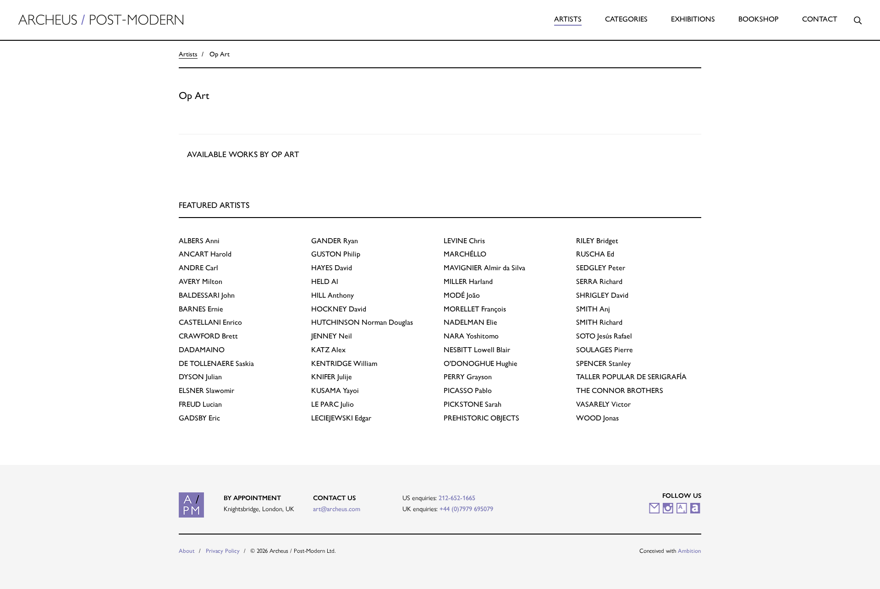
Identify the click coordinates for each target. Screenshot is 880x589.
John (207, 295)
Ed (595, 254)
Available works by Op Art (243, 154)
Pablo (468, 390)
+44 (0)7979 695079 (466, 509)
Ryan (334, 240)
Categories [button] (626, 19)
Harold (205, 254)
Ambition (689, 550)
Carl (198, 267)
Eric (199, 418)
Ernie (201, 309)
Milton (200, 281)
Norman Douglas (362, 322)
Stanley (603, 363)
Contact (819, 19)
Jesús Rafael (604, 336)
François (475, 309)
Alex (328, 349)
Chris (464, 240)
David (331, 267)
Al (324, 281)
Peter (600, 267)
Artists (568, 19)
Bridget (597, 240)
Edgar (341, 418)
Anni (199, 240)
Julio (332, 404)
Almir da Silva (484, 267)
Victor (603, 404)
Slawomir (206, 390)
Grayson (468, 376)
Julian (200, 376)
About (187, 550)
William (344, 363)
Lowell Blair (477, 349)
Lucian (200, 404)
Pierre (604, 349)
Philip (335, 254)
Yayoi (335, 390)
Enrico (210, 322)
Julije (331, 376)
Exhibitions (693, 19)
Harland (468, 281)
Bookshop (758, 19)
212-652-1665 (457, 498)
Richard (599, 281)
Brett (208, 336)
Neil (331, 336)
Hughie (480, 363)
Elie (470, 322)
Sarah (472, 404)
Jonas (597, 418)
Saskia (216, 363)
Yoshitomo (471, 336)
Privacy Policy (223, 550)
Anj (593, 309)
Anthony (332, 295)
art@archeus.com (336, 509)
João (462, 295)
